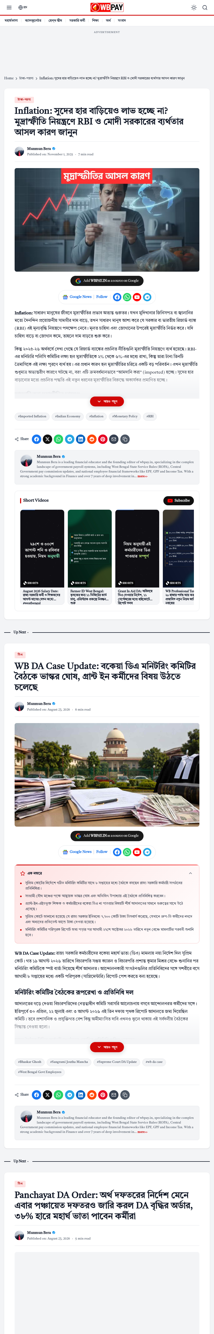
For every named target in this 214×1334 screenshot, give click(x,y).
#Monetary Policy (125, 416)
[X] (47, 439)
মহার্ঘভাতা (11, 20)
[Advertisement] (107, 48)
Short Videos (36, 500)
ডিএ (20, 654)
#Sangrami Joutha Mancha (69, 1062)
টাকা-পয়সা (24, 99)
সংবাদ (122, 20)
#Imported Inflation (32, 416)
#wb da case (154, 1062)
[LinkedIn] (80, 439)
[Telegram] (147, 297)
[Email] (113, 439)
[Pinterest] (103, 439)
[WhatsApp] (127, 297)
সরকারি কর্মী (77, 20)
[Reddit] (92, 439)
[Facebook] (117, 297)
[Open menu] (9, 7)
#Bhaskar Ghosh (29, 1062)
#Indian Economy (67, 416)
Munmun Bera (49, 456)
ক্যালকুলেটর (33, 20)
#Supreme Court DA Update (117, 1062)
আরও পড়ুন (110, 401)
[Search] (205, 7)
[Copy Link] (125, 439)
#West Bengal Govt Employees (39, 1072)
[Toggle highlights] (190, 873)
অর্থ (108, 20)
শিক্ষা (95, 20)
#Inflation (96, 416)
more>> (142, 476)
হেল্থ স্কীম (55, 20)
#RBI (149, 416)
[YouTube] (137, 297)
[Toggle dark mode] (194, 7)
